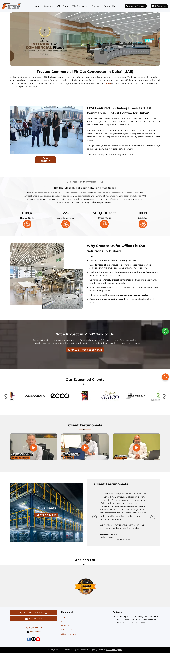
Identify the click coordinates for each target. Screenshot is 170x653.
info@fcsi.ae (35, 624)
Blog (63, 613)
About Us (65, 618)
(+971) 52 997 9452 (33, 620)
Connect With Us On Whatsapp (35, 605)
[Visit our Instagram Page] (33, 631)
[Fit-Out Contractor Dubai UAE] (11, 6)
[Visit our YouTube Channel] (38, 631)
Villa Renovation (80, 6)
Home (37, 6)
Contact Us (109, 6)
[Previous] (6, 396)
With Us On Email (35, 611)
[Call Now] (165, 376)
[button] (33, 448)
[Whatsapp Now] (165, 331)
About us (48, 6)
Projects (96, 6)
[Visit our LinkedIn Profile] (29, 631)
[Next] (164, 396)
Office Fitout (62, 6)
